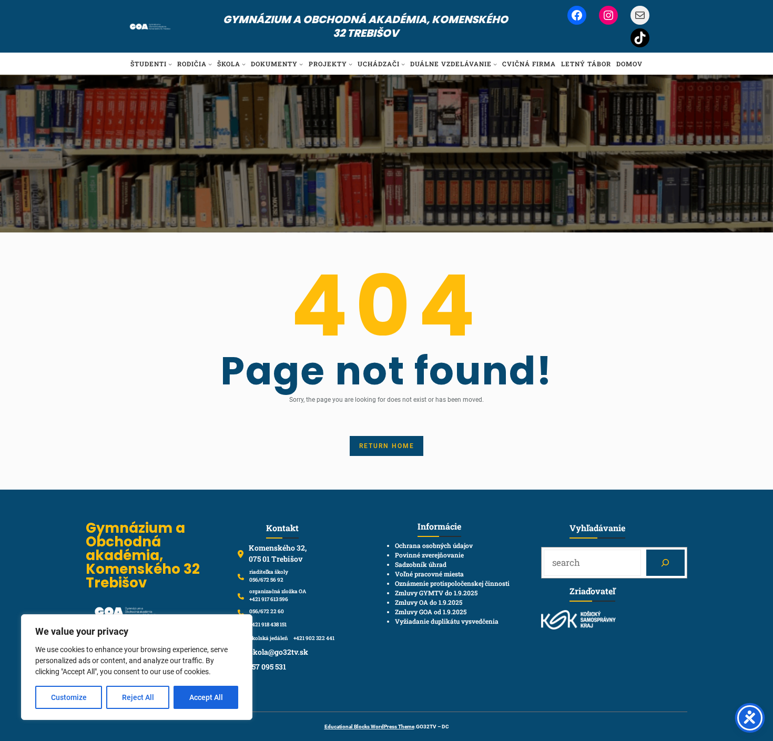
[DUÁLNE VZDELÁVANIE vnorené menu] (495, 64)
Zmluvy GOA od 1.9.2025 (430, 611)
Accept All (206, 697)
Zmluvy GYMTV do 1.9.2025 (436, 592)
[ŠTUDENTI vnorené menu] (170, 64)
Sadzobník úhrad (420, 564)
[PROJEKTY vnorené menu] (350, 64)
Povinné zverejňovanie (429, 555)
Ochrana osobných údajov (434, 545)
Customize (69, 697)
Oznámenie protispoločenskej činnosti (452, 583)
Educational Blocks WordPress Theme (369, 726)
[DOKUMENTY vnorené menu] (301, 64)
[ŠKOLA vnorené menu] (244, 64)
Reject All (138, 697)
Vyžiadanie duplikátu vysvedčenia (447, 621)
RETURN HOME (386, 446)
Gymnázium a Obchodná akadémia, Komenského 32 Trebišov (365, 26)
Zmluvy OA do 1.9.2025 (428, 602)
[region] (136, 667)
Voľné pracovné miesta (429, 574)
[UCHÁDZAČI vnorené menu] (403, 64)
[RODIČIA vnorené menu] (210, 64)
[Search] (665, 563)
